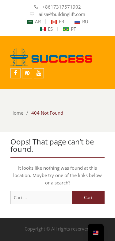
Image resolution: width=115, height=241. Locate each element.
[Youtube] (39, 73)
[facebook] (15, 73)
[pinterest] (27, 73)
